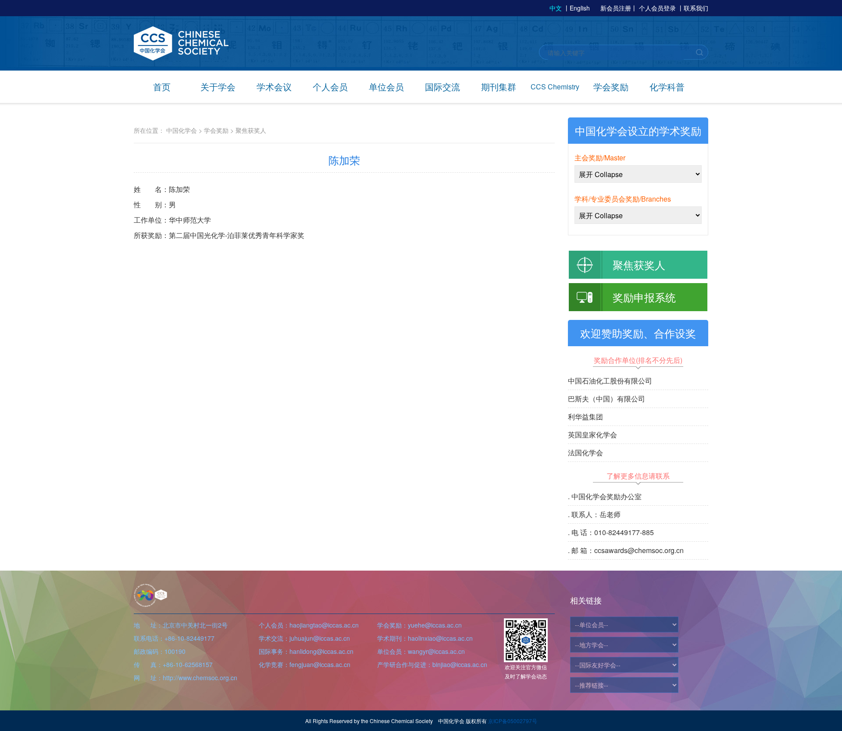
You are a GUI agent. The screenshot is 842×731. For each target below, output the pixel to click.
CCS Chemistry (555, 87)
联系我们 (696, 8)
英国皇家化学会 (592, 434)
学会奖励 (610, 86)
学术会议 (274, 86)
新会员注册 (615, 8)
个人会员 (330, 86)
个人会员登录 (657, 8)
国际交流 (442, 86)
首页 (162, 86)
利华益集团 (585, 417)
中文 (555, 8)
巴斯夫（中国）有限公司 (606, 399)
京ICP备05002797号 (512, 720)
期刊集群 (498, 86)
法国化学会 (585, 452)
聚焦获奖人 (250, 130)
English (580, 8)
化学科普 (667, 86)
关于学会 (217, 86)
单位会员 (386, 86)
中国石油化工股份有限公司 (610, 381)
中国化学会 (181, 130)
